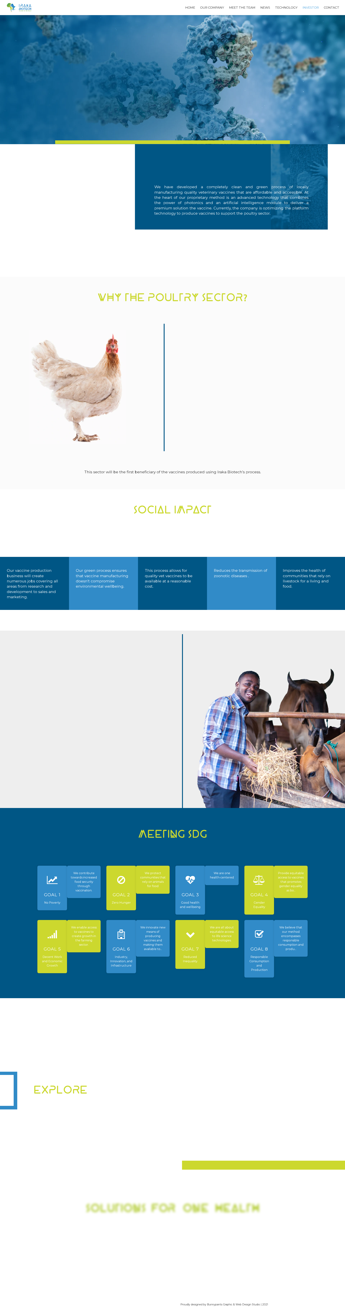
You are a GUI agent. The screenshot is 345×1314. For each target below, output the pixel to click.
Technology (286, 7)
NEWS (55, 1118)
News (265, 7)
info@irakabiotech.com (197, 1235)
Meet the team (242, 7)
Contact (331, 7)
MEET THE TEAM (65, 1113)
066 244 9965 (186, 1230)
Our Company (212, 7)
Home (190, 7)
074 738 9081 (158, 1230)
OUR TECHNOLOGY (131, 1107)
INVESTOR (123, 1113)
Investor (311, 7)
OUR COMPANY (64, 1107)
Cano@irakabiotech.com (149, 1235)
